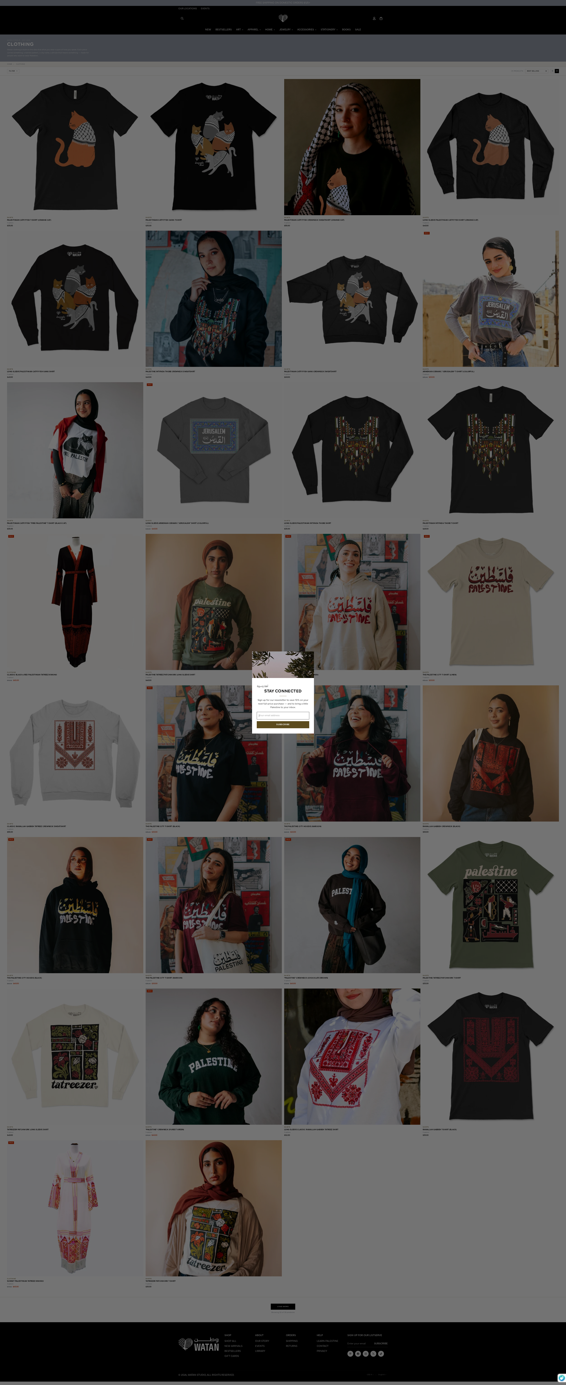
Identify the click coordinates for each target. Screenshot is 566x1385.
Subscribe (282, 725)
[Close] (309, 655)
